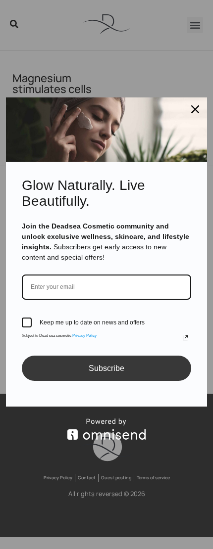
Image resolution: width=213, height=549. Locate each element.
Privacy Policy (84, 335)
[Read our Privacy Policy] (185, 338)
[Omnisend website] (106, 429)
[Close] (195, 109)
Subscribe (106, 368)
